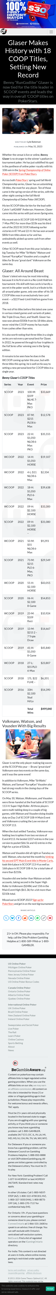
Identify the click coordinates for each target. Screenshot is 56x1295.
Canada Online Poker (19, 987)
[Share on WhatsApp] (37, 918)
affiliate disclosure (34, 1273)
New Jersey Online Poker (21, 974)
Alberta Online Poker (19, 994)
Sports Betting (15, 1043)
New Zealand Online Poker (22, 1015)
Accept (50, 1288)
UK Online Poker (17, 1008)
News (11, 1050)
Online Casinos (16, 1039)
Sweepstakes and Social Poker (23, 1025)
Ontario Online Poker (19, 991)
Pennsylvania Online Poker (22, 970)
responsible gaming (16, 1273)
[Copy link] (43, 918)
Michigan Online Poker (20, 967)
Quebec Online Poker (19, 998)
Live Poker (13, 1028)
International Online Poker (22, 1004)
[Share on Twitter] (6, 918)
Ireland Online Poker (18, 1019)
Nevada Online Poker (19, 978)
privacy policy (33, 1270)
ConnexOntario (16, 1223)
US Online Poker (17, 963)
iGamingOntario (34, 1241)
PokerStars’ (22, 180)
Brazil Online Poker (18, 1011)
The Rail (12, 1032)
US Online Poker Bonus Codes (23, 981)
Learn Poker (14, 1035)
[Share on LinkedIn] (31, 918)
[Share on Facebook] (18, 918)
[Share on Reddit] (25, 918)
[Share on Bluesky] (12, 918)
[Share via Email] (50, 918)
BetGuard (13, 1238)
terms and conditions (17, 1270)
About (11, 1046)
